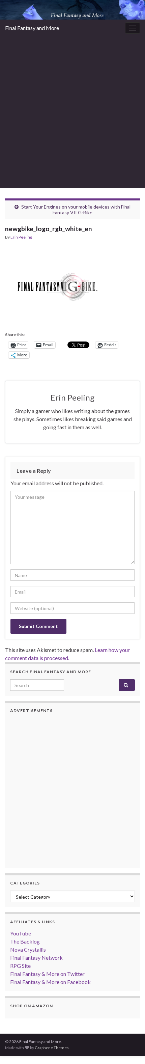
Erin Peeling (21, 237)
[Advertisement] (72, 112)
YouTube (20, 933)
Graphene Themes (52, 1047)
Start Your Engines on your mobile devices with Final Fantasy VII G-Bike (75, 209)
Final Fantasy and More (32, 28)
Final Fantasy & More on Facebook (50, 982)
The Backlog (25, 941)
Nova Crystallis (28, 949)
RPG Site (20, 965)
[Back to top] (129, 1048)
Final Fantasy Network (36, 957)
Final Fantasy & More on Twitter (47, 974)
